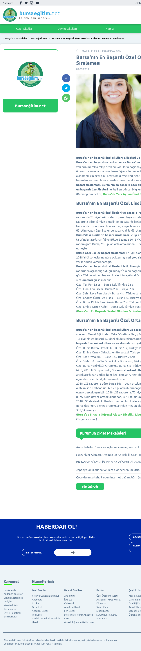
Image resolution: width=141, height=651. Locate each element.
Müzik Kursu (102, 610)
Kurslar (110, 28)
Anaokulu (37, 599)
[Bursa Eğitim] (10, 14)
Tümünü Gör (90, 486)
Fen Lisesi (37, 614)
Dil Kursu (101, 603)
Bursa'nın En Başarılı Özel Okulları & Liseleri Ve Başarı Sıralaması (87, 38)
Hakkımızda (10, 590)
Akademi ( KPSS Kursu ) (108, 599)
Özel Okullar (24, 28)
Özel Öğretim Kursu (107, 595)
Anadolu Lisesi (40, 610)
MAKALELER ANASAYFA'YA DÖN (101, 50)
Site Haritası (10, 616)
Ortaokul (37, 607)
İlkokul (35, 603)
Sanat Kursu (102, 607)
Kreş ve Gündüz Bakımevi (45, 595)
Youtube (37, 3)
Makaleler (21, 38)
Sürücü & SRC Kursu (106, 614)
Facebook (21, 3)
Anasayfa (8, 2)
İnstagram (32, 3)
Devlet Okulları (67, 28)
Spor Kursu (102, 618)
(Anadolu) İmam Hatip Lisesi (79, 622)
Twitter (26, 3)
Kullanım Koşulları (13, 593)
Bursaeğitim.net (39, 38)
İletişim (8, 601)
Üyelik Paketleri (12, 612)
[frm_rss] (72, 552)
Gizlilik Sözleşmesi (13, 597)
